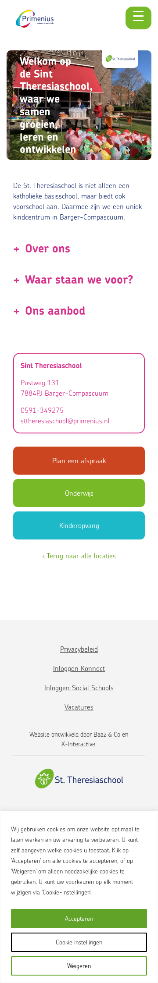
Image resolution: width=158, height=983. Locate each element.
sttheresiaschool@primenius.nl (65, 421)
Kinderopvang (79, 525)
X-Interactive (78, 744)
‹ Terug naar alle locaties (79, 556)
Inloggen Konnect (79, 668)
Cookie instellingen (79, 942)
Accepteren (79, 918)
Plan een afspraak (79, 460)
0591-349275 (42, 410)
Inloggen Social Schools (79, 687)
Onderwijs (79, 493)
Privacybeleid (79, 649)
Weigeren (79, 966)
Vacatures (79, 707)
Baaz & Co (106, 734)
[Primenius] (35, 18)
